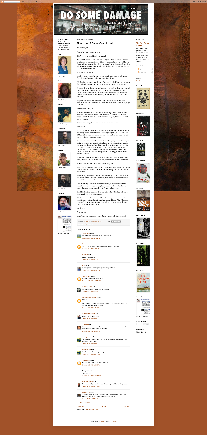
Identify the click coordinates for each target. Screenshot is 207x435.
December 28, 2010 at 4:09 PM (91, 318)
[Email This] (112, 221)
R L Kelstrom (86, 392)
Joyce (84, 265)
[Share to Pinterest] (120, 221)
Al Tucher (85, 254)
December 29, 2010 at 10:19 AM (91, 376)
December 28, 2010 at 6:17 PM (91, 331)
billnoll (102, 421)
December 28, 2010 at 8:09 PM (91, 343)
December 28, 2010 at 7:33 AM (91, 259)
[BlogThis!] (114, 221)
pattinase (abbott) (87, 381)
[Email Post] (108, 221)
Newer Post (81, 406)
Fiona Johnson (86, 276)
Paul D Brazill (86, 360)
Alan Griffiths (86, 233)
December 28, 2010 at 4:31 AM (91, 238)
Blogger (114, 421)
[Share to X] (116, 221)
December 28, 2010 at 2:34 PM (91, 292)
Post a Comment (84, 403)
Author (84, 244)
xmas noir (91, 224)
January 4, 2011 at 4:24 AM (90, 399)
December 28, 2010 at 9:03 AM (91, 270)
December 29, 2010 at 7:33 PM (91, 386)
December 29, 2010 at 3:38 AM (91, 365)
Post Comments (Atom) (92, 409)
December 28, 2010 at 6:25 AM (91, 249)
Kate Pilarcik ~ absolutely (90, 297)
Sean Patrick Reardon (88, 313)
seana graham (86, 337)
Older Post (126, 406)
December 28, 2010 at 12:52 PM (91, 281)
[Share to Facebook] (118, 221)
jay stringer (85, 224)
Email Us (139, 81)
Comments (142, 72)
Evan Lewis (85, 324)
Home (104, 406)
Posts (140, 69)
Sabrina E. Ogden (87, 287)
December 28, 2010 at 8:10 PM (91, 354)
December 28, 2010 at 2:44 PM (91, 308)
